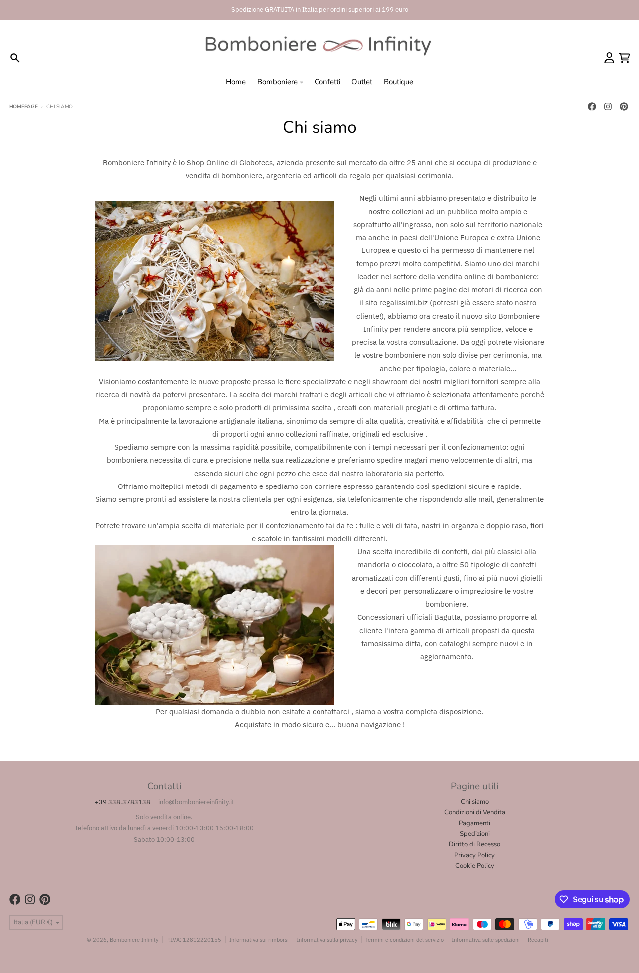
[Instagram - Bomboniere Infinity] (608, 107)
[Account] (609, 58)
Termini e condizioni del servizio (404, 939)
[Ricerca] (15, 58)
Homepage (23, 106)
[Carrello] (624, 58)
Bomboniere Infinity (134, 939)
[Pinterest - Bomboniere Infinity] (624, 107)
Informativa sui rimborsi (259, 939)
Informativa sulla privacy (327, 939)
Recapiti (538, 939)
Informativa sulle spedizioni (486, 939)
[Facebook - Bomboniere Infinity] (592, 107)
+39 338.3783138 (122, 802)
